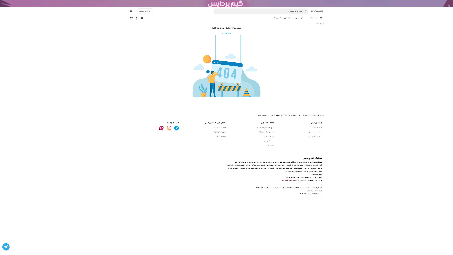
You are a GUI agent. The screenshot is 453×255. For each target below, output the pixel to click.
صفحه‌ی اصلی (317, 127)
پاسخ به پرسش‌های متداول (265, 127)
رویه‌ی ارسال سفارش (219, 132)
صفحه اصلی (227, 33)
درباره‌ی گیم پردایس (315, 132)
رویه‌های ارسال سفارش (290, 18)
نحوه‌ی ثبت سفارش (220, 127)
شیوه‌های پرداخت (220, 136)
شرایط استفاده (269, 136)
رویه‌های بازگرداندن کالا (266, 132)
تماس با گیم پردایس (315, 136)
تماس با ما (277, 18)
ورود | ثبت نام (143, 11)
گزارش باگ (270, 145)
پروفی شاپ (310, 190)
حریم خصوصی (269, 141)
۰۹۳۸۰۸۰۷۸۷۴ (306, 115)
